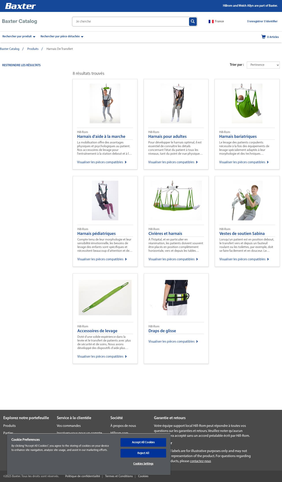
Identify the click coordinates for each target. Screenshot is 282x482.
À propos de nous (123, 426)
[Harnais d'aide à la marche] (105, 103)
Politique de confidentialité (82, 476)
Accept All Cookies (143, 442)
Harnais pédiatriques (96, 234)
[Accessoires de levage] (105, 298)
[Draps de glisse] (176, 298)
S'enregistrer (255, 21)
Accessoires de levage (97, 331)
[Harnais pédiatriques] (105, 200)
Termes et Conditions (119, 476)
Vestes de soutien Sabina (242, 234)
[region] (89, 454)
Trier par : (237, 65)
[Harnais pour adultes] (176, 103)
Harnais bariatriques (238, 137)
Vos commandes (69, 426)
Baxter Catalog (9, 49)
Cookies (143, 476)
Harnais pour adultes (167, 137)
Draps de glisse (162, 331)
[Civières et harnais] (176, 200)
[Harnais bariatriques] (247, 103)
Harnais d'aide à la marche (101, 137)
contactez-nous (200, 461)
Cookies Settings (143, 463)
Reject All (143, 453)
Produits (33, 49)
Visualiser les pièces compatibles (100, 162)
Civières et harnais (165, 234)
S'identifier (271, 21)
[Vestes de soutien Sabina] (247, 200)
